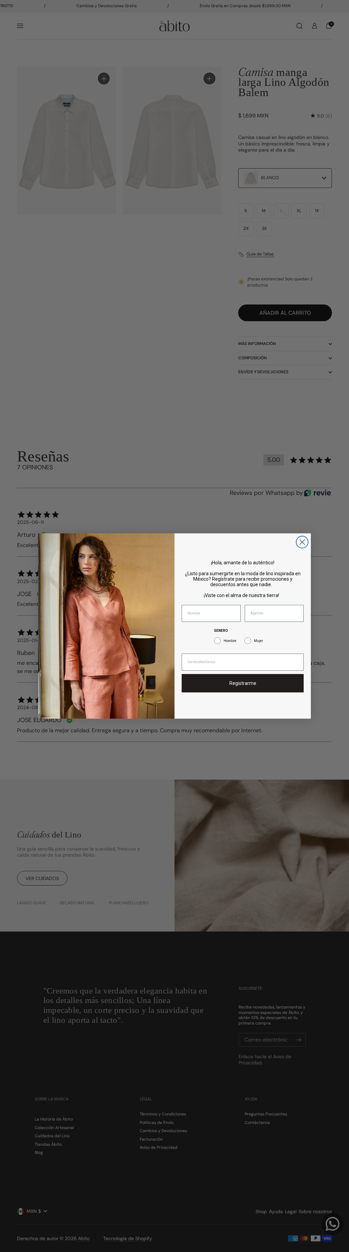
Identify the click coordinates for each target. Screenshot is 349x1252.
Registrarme (242, 683)
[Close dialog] (302, 542)
